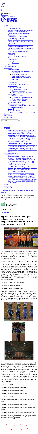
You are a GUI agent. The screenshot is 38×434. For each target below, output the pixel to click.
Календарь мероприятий (12, 66)
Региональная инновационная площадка (21, 161)
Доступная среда (13, 50)
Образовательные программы (17, 36)
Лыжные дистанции (18, 91)
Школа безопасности (14, 102)
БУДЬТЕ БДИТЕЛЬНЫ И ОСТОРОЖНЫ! (21, 112)
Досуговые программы (15, 107)
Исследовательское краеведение (22, 97)
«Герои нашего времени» (20, 100)
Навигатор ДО (12, 82)
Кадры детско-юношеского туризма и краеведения (22, 157)
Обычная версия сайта (8, 16)
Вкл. (2, 15)
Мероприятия (5, 212)
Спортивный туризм (14, 87)
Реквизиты (15, 63)
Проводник (8, 68)
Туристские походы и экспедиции (22, 92)
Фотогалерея (8, 115)
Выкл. (6, 15)
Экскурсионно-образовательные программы (22, 105)
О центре (7, 27)
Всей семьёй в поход (14, 110)
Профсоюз (11, 54)
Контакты (11, 61)
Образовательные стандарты (17, 38)
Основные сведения (14, 28)
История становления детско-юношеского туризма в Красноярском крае (21, 30)
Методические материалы (20, 81)
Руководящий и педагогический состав (20, 40)
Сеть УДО (11, 109)
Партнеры (11, 58)
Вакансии (11, 64)
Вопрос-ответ (12, 59)
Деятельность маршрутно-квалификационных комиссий (21, 75)
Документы (11, 35)
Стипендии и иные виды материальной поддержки (21, 139)
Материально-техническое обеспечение (20, 45)
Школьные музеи (17, 96)
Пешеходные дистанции (19, 89)
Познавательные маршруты (16, 104)
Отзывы (7, 114)
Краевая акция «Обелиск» (20, 99)
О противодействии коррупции (18, 51)
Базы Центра (12, 53)
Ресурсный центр (13, 69)
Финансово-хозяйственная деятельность (20, 48)
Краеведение (12, 94)
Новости (7, 25)
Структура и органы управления (18, 33)
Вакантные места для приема (17, 56)
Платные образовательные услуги (19, 46)
